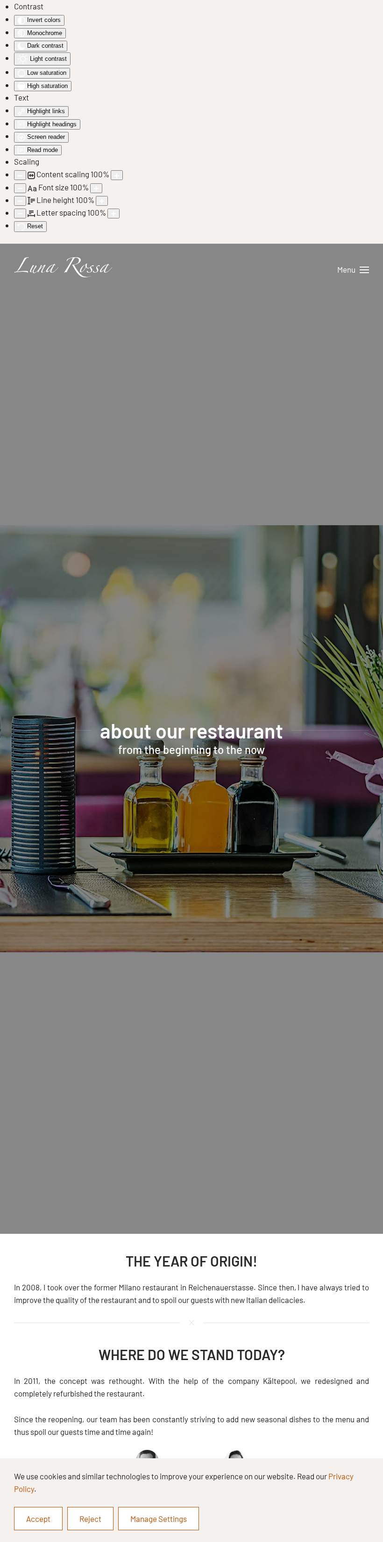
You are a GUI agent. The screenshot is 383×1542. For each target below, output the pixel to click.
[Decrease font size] (20, 188)
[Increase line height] (102, 201)
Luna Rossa (61, 269)
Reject (90, 1518)
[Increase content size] (117, 175)
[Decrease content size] (20, 175)
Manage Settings (158, 1518)
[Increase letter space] (113, 213)
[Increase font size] (96, 188)
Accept (38, 1518)
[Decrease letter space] (20, 213)
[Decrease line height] (20, 201)
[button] (353, 270)
